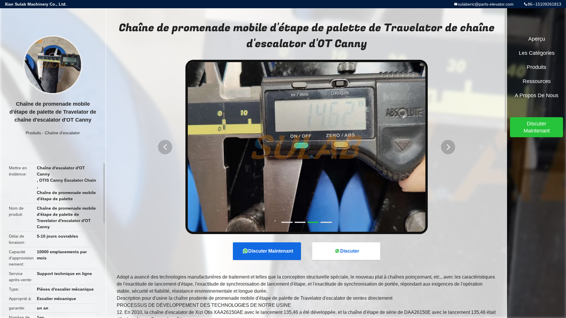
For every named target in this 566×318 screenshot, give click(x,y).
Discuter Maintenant (270, 251)
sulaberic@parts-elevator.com (486, 4)
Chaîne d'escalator (62, 132)
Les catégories (537, 53)
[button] (165, 147)
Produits (33, 132)
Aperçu (536, 39)
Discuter (349, 251)
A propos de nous (536, 95)
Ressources (537, 81)
